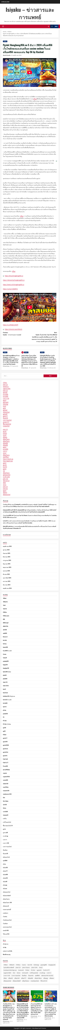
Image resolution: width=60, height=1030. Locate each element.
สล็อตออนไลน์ (6, 494)
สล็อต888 (5, 443)
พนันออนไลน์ (6, 857)
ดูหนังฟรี (5, 392)
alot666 (5, 630)
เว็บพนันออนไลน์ (7, 920)
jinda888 (5, 679)
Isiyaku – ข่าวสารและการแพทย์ (30, 13)
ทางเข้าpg (5, 836)
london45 (21, 970)
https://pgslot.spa (8, 461)
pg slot (5, 465)
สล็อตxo (5, 492)
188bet (4, 598)
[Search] (48, 26)
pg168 (4, 431)
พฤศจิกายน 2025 (7, 546)
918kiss (5, 382)
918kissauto (6, 616)
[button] (3, 26)
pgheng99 (5, 402)
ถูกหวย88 (5, 832)
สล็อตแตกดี (6, 906)
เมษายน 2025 (6, 571)
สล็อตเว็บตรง (6, 439)
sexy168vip (5, 787)
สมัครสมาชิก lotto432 (47, 975)
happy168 (5, 665)
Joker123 (5, 682)
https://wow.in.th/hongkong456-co (13, 284)
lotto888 (5, 703)
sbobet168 (5, 783)
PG (3, 717)
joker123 (5, 384)
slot (4, 471)
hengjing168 (6, 668)
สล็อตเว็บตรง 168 (7, 902)
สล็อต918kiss (38, 978)
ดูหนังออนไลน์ (6, 475)
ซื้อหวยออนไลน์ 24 (8, 825)
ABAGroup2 (5, 623)
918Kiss (5, 612)
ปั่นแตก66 (5, 418)
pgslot (4, 400)
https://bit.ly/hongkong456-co (14, 276)
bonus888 (5, 647)
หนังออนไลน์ (6, 412)
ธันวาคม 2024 (6, 585)
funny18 (5, 658)
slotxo (4, 453)
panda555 (5, 714)
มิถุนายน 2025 (6, 564)
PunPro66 (5, 759)
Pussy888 (5, 766)
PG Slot (5, 721)
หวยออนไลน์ (6, 426)
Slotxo (4, 808)
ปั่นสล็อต (5, 850)
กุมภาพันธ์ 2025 (7, 578)
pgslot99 (5, 741)
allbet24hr (5, 626)
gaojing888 (6, 661)
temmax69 (5, 815)
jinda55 (5, 433)
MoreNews (35, 1028)
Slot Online (5, 801)
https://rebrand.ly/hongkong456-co (14, 280)
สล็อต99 (5, 881)
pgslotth (5, 755)
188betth (5, 602)
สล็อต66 (5, 437)
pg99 (4, 731)
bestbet (5, 640)
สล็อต (35, 99)
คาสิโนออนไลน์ (7, 822)
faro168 (30, 965)
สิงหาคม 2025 (6, 557)
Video (56, 26)
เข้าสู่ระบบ (5, 944)
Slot (4, 797)
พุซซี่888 (5, 860)
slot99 (4, 435)
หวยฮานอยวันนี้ (7, 909)
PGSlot (5, 41)
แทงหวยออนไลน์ (7, 927)
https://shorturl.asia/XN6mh (13, 329)
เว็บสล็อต (5, 923)
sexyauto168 (6, 790)
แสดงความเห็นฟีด (7, 951)
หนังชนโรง (6, 386)
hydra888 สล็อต (7, 672)
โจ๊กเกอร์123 (6, 480)
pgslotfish (5, 752)
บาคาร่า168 (6, 398)
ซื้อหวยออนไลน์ (7, 424)
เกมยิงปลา (5, 913)
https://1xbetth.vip (8, 459)
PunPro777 (5, 762)
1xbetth (5, 609)
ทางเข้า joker (6, 477)
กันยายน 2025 (6, 553)
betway (4, 644)
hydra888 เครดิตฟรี (9, 967)
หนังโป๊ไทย (6, 457)
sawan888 (5, 780)
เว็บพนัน (5, 916)
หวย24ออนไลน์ (35, 981)
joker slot (5, 478)
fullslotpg (5, 404)
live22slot (5, 693)
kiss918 (5, 467)
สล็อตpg (5, 885)
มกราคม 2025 (6, 581)
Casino (4, 654)
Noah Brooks (7, 55)
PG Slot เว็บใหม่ (7, 724)
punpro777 (6, 422)
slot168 (5, 804)
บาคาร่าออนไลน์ (7, 420)
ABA (4, 619)
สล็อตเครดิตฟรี (7, 895)
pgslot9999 (6, 745)
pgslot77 (5, 416)
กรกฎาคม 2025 (7, 560)
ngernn (4, 706)
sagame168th (6, 388)
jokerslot (5, 488)
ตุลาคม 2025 (6, 550)
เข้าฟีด (4, 947)
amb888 (5, 633)
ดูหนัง (4, 408)
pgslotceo (5, 749)
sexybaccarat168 (7, 794)
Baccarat (5, 637)
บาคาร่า (5, 451)
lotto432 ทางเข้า (7, 700)
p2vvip (4, 710)
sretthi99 (5, 811)
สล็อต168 (5, 867)
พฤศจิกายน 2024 (7, 588)
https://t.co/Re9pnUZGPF (10, 325)
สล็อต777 (5, 871)
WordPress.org (6, 954)
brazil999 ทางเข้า (7, 651)
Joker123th (6, 686)
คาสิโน (5, 818)
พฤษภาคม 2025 (7, 567)
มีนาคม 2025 (6, 574)
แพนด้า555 (6, 930)
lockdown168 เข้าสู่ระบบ (9, 696)
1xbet (4, 605)
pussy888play (6, 769)
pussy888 (5, 394)
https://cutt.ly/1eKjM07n (10, 289)
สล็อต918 (5, 878)
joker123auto (26, 967)
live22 (4, 406)
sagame (5, 773)
